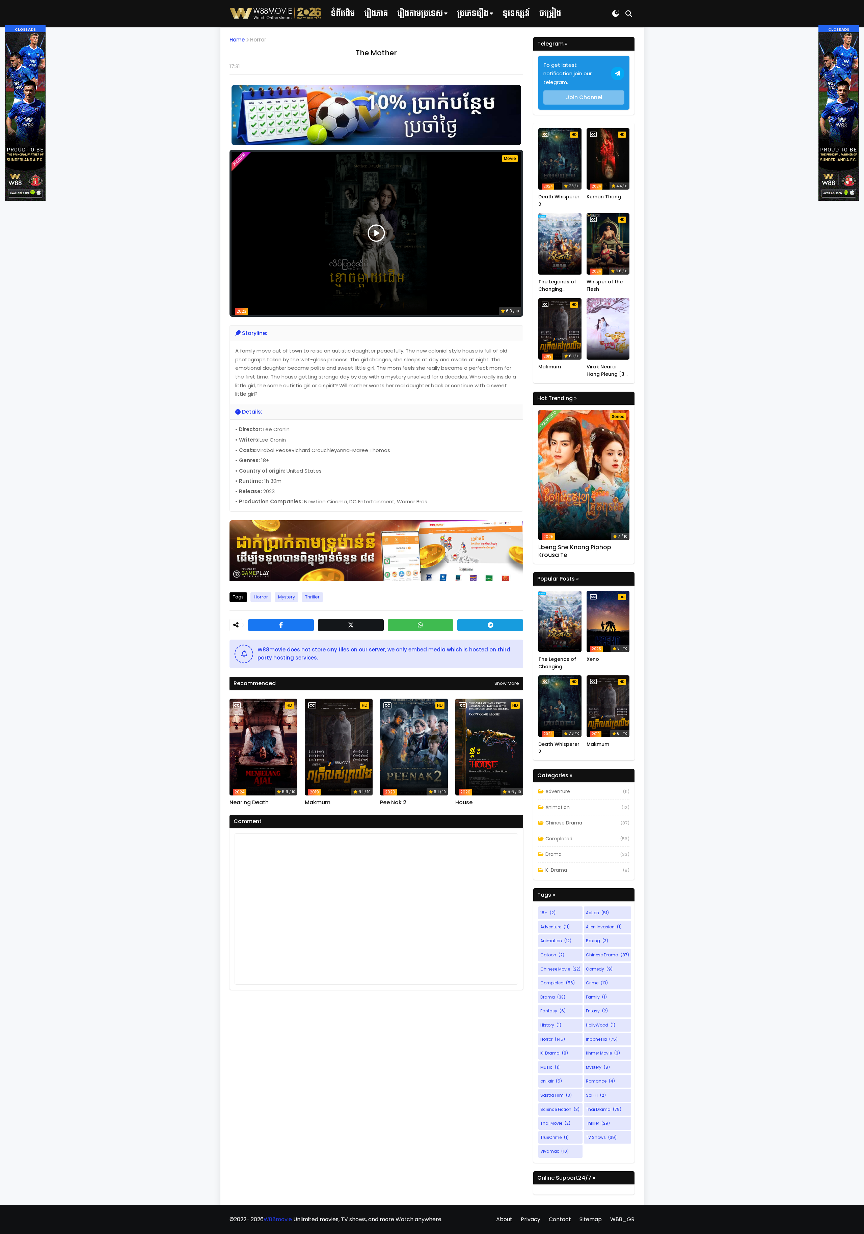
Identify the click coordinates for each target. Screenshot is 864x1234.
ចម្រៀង (550, 13)
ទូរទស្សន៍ (516, 13)
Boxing (597, 941)
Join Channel (584, 97)
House (464, 802)
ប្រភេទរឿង (472, 13)
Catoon (552, 955)
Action (597, 913)
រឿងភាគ (376, 13)
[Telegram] (490, 625)
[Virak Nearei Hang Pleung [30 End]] (608, 329)
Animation (557, 807)
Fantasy (553, 1011)
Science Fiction (559, 1109)
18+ (548, 913)
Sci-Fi (596, 1095)
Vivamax (554, 1151)
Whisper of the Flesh (605, 285)
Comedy (599, 969)
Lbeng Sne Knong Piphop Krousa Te (574, 551)
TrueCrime (554, 1137)
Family (596, 997)
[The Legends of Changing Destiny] (560, 244)
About (504, 1219)
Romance (600, 1081)
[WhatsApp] (421, 625)
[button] (25, 28)
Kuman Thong (604, 196)
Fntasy (597, 1011)
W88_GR (622, 1219)
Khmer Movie (603, 1053)
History (550, 1025)
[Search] (628, 13)
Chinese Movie (560, 969)
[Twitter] (351, 625)
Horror (258, 39)
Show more (506, 683)
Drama (553, 854)
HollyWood (600, 1025)
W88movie (278, 1219)
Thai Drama (603, 1109)
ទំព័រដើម (343, 13)
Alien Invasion (604, 927)
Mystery (286, 597)
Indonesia (602, 1039)
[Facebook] (281, 625)
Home (237, 39)
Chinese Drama (563, 822)
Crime (597, 983)
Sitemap (590, 1219)
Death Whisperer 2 (558, 200)
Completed (558, 838)
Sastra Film (556, 1095)
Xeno (593, 659)
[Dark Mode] (616, 13)
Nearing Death (249, 802)
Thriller (312, 597)
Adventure (557, 791)
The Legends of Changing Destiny (557, 285)
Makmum (317, 802)
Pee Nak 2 (393, 802)
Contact (560, 1219)
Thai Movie (555, 1123)
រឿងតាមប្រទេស (420, 13)
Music (550, 1067)
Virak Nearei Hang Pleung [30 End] (607, 370)
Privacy (530, 1219)
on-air (551, 1081)
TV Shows (601, 1137)
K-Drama (556, 870)
